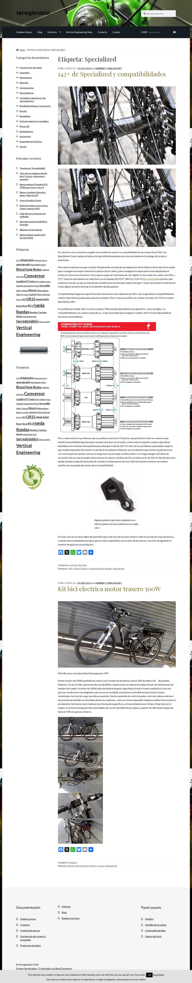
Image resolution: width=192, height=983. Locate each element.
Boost (21, 269)
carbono (45, 270)
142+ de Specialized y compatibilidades (112, 74)
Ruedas (108, 568)
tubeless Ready (44, 322)
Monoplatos (26, 77)
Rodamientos (26, 131)
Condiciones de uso (30, 930)
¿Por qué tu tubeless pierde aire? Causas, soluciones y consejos (33, 176)
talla (34, 317)
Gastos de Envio (153, 936)
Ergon (48, 282)
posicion (46, 294)
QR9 (23, 299)
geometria (29, 286)
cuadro (20, 281)
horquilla (45, 285)
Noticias (82, 565)
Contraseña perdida (155, 930)
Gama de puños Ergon (30, 200)
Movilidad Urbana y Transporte (35, 106)
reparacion (42, 299)
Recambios (25, 116)
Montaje (24, 82)
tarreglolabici (27, 321)
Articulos (52, 32)
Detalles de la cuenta (155, 924)
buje (29, 269)
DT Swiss (31, 281)
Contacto (102, 32)
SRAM (19, 316)
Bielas (43, 265)
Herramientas (27, 93)
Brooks (23, 111)
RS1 (30, 305)
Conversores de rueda (31, 67)
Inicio (22, 50)
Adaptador (27, 260)
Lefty (18, 290)
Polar (39, 294)
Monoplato (42, 290)
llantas (25, 291)
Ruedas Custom (38, 312)
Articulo (73, 565)
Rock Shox (21, 306)
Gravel (23, 146)
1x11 (18, 260)
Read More (158, 974)
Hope (36, 286)
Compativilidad (96, 568)
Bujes (84, 568)
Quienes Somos (24, 32)
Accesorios (25, 136)
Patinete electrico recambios (34, 121)
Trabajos (72, 862)
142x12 (77, 568)
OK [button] (149, 975)
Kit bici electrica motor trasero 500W (109, 588)
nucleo (32, 294)
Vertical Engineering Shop (79, 32)
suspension (28, 317)
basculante (36, 265)
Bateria (72, 866)
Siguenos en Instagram (31, 229)
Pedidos (149, 918)
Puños (18, 300)
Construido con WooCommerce (55, 968)
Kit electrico (82, 866)
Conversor (34, 275)
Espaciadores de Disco (31, 141)
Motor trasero (97, 866)
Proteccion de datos (30, 945)
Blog (39, 32)
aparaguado (23, 264)
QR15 (30, 299)
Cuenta (116, 32)
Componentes (27, 88)
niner (18, 294)
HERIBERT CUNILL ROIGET (108, 68)
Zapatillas (25, 72)
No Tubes (25, 295)
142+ (70, 568)
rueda (39, 305)
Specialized (118, 568)
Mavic (32, 290)
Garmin (20, 285)
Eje (37, 282)
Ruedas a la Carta (70, 918)
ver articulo (150, 278)
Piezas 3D (24, 126)
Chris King (20, 277)
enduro (42, 282)
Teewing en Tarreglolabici (32, 168)
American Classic (40, 260)
